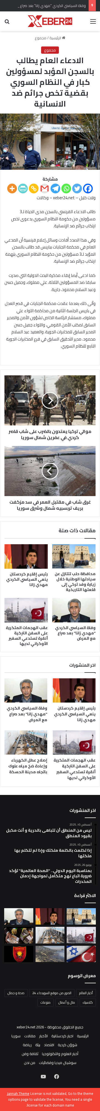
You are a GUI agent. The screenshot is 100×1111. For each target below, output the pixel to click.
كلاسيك (88, 1002)
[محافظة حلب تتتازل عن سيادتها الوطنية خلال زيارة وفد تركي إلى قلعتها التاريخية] (74, 556)
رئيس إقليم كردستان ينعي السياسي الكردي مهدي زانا (27, 579)
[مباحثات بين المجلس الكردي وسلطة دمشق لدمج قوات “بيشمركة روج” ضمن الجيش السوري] (18, 954)
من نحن (29, 1062)
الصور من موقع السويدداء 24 (51, 993)
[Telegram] (55, 188)
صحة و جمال (16, 993)
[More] (12, 188)
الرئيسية (55, 38)
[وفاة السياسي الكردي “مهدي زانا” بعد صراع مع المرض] (74, 610)
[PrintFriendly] (23, 188)
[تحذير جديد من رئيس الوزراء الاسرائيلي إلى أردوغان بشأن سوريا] (81, 954)
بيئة (37, 1044)
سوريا (16, 1036)
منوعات (46, 1002)
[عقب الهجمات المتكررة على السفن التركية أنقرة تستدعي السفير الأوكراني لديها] (26, 610)
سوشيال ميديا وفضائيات (57, 1062)
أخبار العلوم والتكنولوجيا (60, 1053)
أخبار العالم (86, 993)
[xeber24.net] (50, 21)
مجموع (40, 38)
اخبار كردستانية (62, 1036)
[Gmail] (44, 188)
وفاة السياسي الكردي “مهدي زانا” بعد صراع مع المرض (44, 5)
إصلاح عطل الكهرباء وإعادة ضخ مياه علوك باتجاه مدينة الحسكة (27, 766)
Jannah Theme (18, 1093)
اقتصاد (49, 1044)
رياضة (27, 1044)
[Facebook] (88, 188)
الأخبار (43, 1036)
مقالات (30, 1036)
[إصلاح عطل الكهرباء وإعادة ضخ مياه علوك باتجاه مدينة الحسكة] (25, 742)
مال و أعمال (66, 1002)
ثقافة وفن (30, 1053)
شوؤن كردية (67, 1044)
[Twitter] (77, 188)
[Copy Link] (34, 188)
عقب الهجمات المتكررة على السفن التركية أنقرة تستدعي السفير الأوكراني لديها (27, 635)
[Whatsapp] (66, 188)
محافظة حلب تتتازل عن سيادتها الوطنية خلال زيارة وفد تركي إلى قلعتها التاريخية (75, 581)
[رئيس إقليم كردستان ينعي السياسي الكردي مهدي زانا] (26, 556)
